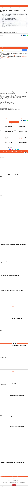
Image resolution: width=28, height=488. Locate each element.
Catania (7, 476)
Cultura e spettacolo (20, 486)
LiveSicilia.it (2, 7)
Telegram (5, 486)
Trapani (25, 476)
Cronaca (5, 7)
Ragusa (20, 476)
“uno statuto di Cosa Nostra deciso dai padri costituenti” (17, 55)
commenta (15, 117)
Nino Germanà (13, 371)
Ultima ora (10, 486)
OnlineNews (2, 212)
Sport (26, 486)
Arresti (4, 115)
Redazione (20, 127)
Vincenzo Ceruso (13, 346)
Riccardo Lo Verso (20, 138)
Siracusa (23, 476)
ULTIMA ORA (1, 476)
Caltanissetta (13, 476)
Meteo (15, 486)
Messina (18, 476)
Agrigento (10, 476)
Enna (15, 476)
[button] (0, 463)
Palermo (5, 476)
